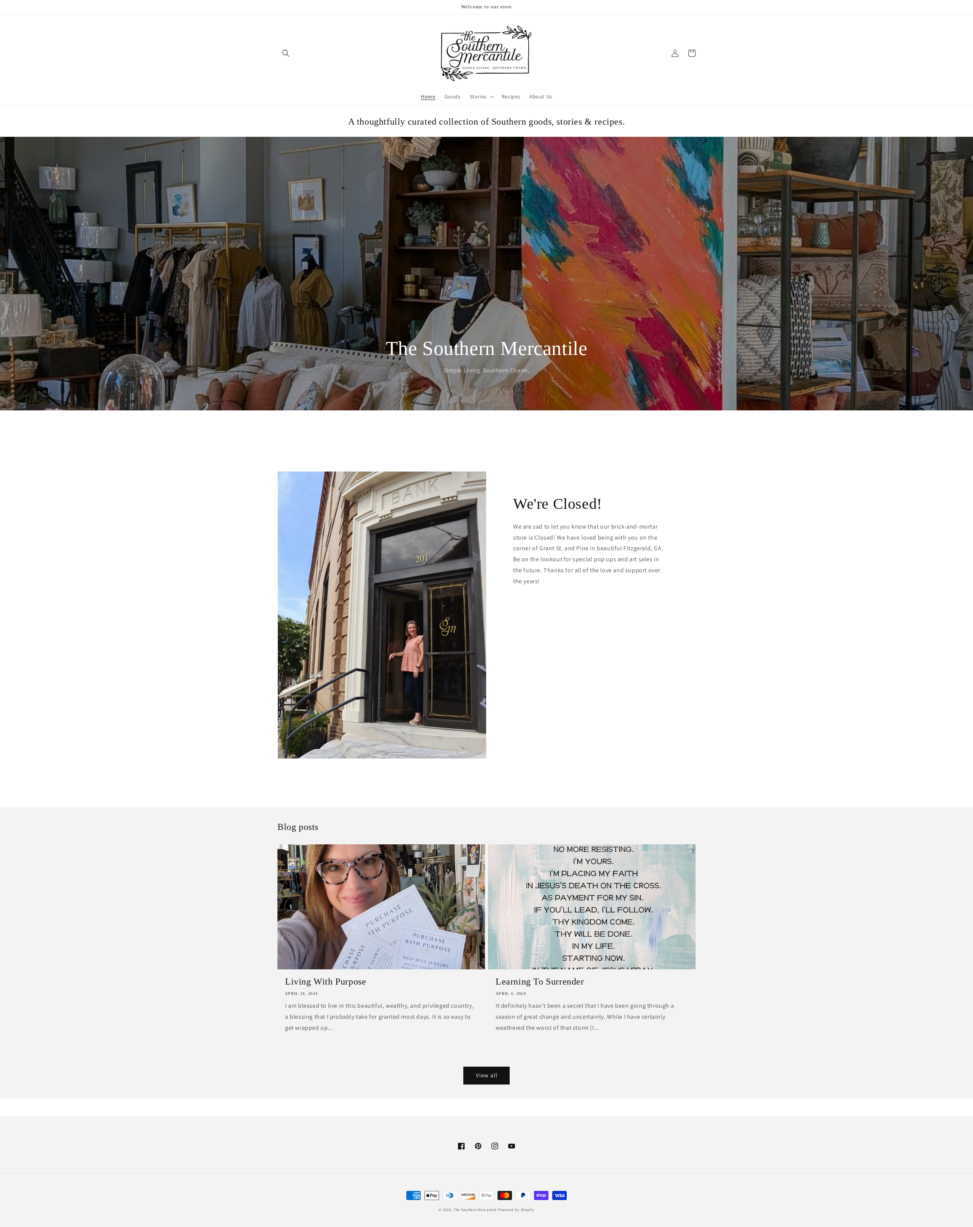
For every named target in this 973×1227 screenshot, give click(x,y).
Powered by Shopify (516, 1209)
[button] (285, 53)
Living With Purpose (325, 981)
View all (487, 1075)
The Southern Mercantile (475, 1209)
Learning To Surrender (540, 981)
